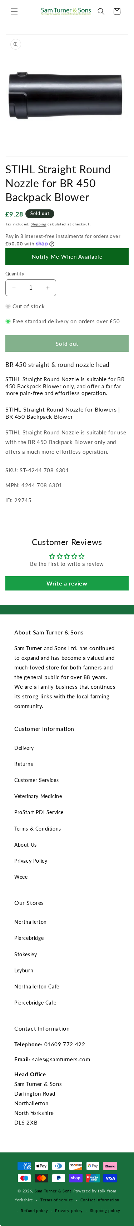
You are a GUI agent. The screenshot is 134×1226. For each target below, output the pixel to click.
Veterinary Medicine (38, 796)
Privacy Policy (30, 861)
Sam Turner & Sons (53, 1190)
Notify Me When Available (67, 256)
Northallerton (30, 922)
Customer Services (36, 780)
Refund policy (34, 1210)
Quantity (14, 273)
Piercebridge (29, 938)
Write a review (66, 583)
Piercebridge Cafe (35, 1003)
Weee (21, 877)
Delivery (24, 748)
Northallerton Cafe (36, 986)
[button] (14, 11)
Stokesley (25, 954)
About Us (25, 845)
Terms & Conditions (37, 829)
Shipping (38, 224)
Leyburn (23, 970)
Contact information (99, 1199)
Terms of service (56, 1199)
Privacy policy (69, 1210)
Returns (23, 764)
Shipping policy (105, 1210)
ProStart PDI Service (39, 812)
